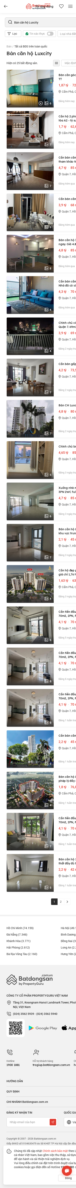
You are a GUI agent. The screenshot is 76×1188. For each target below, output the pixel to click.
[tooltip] (56, 63)
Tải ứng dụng (44, 6)
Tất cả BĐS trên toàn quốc (30, 46)
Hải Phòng (18, 947)
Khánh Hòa (18, 941)
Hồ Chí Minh (20, 928)
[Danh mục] (5, 6)
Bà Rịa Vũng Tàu (21, 954)
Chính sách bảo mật (55, 1151)
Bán (9, 46)
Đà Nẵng (16, 934)
